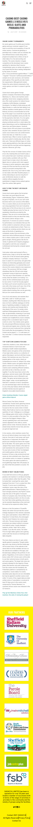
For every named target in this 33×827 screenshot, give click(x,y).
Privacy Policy (24, 818)
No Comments (22, 32)
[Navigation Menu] (30, 3)
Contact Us (16, 821)
